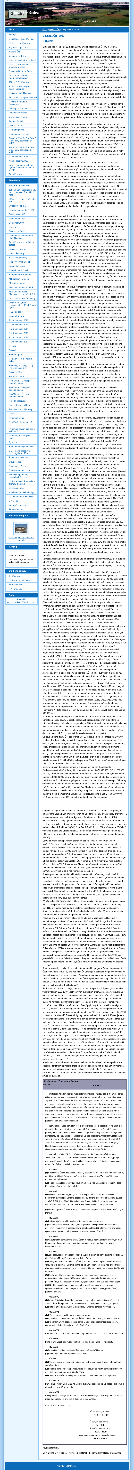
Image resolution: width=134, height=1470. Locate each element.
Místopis (13, 34)
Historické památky (18, 257)
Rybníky (13, 442)
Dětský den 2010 (17, 214)
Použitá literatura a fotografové (18, 102)
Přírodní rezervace (17, 401)
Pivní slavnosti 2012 (18, 320)
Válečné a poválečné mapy (22, 492)
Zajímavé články (17, 121)
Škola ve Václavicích (19, 457)
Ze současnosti (16, 509)
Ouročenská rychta (18, 112)
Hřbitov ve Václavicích (19, 262)
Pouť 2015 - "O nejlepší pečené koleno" (20, 395)
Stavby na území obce (19, 470)
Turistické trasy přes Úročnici (23, 97)
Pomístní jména (16, 130)
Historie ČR (54, 30)
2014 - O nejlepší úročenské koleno (22, 200)
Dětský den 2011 (17, 218)
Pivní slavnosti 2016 (18, 337)
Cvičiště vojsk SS (17, 56)
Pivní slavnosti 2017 (18, 341)
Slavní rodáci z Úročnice (20, 71)
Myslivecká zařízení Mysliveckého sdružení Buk (22, 292)
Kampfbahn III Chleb (18, 270)
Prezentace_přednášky (20, 134)
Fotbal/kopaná (15, 174)
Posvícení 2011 (16, 372)
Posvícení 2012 (16, 376)
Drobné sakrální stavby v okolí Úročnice (21, 236)
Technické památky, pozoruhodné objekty (19, 475)
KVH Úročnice (15, 589)
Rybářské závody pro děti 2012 (21, 423)
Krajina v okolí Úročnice (20, 93)
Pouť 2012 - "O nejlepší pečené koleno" (20, 382)
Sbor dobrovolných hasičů (21, 446)
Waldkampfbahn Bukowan (21, 496)
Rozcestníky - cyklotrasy (21, 405)
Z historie (13, 501)
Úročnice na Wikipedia (19, 580)
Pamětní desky (16, 312)
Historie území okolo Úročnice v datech (18, 65)
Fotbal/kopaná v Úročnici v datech (21, 243)
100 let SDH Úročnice (19, 82)
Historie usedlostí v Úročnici (22, 60)
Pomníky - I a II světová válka (20, 360)
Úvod (44, 30)
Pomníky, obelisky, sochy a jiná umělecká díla (22, 366)
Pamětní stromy (16, 316)
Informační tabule (17, 266)
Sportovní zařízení (17, 466)
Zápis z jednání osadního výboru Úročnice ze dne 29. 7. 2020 (22, 167)
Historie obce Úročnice (19, 43)
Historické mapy (16, 253)
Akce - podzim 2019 (18, 161)
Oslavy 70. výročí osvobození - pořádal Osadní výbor (22, 305)
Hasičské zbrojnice (18, 249)
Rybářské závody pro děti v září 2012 (22, 430)
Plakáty (12, 346)
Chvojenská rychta (18, 117)
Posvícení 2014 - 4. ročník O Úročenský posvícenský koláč (22, 150)
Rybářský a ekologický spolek (20, 436)
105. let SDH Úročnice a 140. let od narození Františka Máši (23, 192)
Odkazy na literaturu (18, 108)
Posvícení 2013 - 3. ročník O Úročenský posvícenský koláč (22, 140)
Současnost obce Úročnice (21, 39)
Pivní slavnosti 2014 (18, 329)
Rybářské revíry (16, 418)
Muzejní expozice (17, 283)
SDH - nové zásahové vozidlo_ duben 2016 (19, 452)
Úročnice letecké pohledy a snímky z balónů (22, 482)
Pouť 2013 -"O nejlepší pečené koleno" (20, 388)
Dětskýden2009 (16, 223)
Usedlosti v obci (16, 488)
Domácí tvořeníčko (18, 125)
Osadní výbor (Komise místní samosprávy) (19, 76)
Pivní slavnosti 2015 (18, 156)
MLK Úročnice (15, 584)
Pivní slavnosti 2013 (18, 324)
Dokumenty (14, 227)
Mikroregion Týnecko (19, 279)
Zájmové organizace (18, 47)
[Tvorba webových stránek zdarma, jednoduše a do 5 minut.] (76, 1466)
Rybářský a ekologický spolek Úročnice (20, 87)
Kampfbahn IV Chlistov (20, 274)
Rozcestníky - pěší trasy (20, 409)
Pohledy (13, 350)
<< (8, 602)
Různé (12, 413)
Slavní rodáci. (15, 462)
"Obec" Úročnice (23, 12)
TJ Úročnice (14, 576)
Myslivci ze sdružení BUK (21, 287)
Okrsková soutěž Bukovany (22, 298)
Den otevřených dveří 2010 (21, 210)
